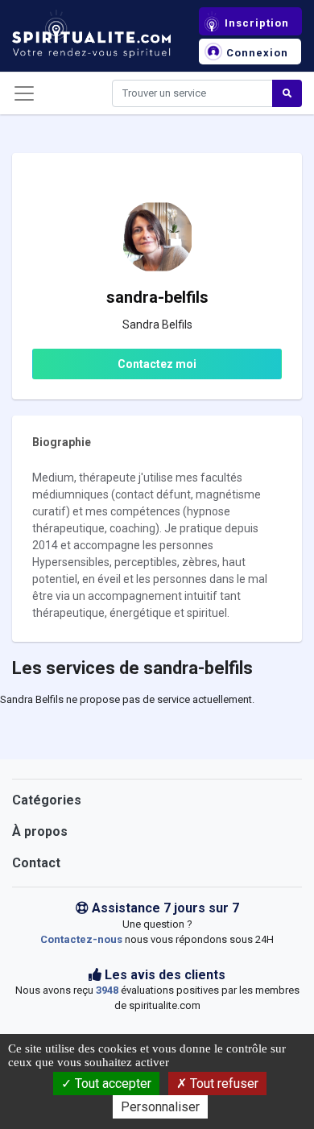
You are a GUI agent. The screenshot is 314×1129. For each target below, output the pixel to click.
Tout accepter (111, 1083)
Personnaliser (160, 1107)
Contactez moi (157, 364)
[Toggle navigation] (24, 93)
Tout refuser (222, 1083)
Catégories (46, 800)
